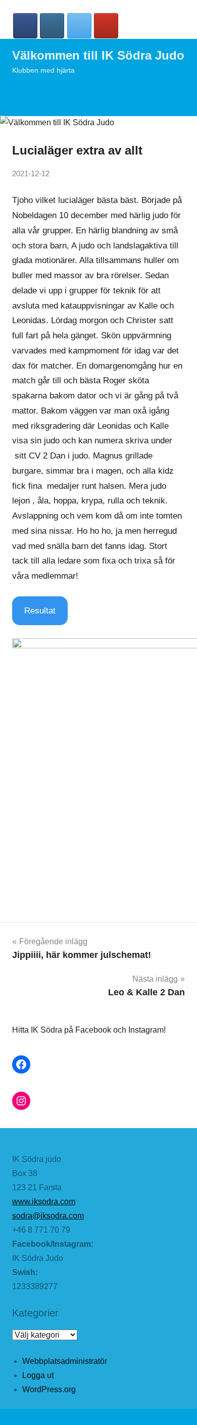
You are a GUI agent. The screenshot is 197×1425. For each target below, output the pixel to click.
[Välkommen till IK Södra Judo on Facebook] (25, 25)
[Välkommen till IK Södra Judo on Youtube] (106, 25)
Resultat (40, 611)
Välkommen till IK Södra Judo (98, 55)
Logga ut (38, 1375)
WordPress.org (49, 1389)
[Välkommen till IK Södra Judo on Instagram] (52, 25)
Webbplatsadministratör (64, 1361)
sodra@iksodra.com (48, 1215)
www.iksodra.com (43, 1201)
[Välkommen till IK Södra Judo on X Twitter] (79, 25)
